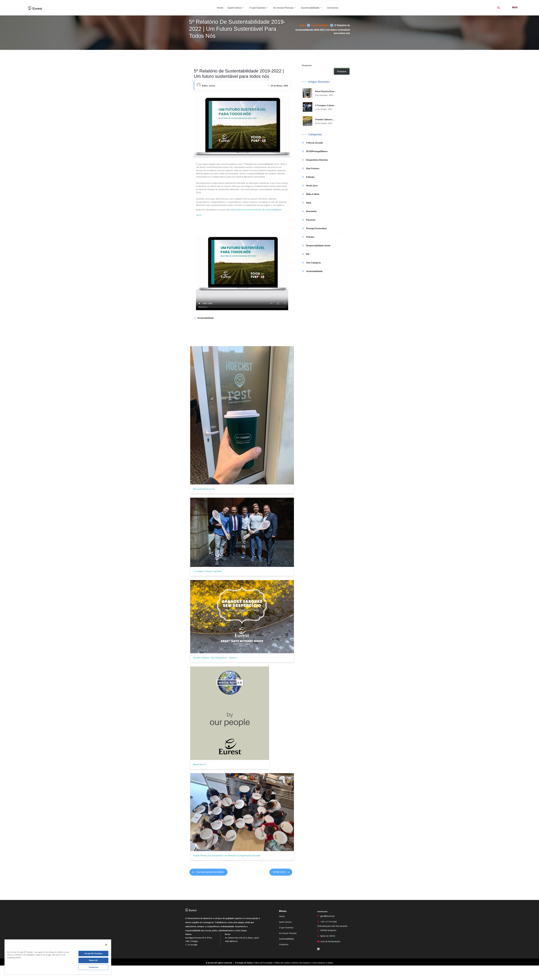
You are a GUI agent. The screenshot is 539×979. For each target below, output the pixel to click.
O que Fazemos (257, 7)
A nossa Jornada (314, 143)
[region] (57, 957)
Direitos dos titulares (301, 962)
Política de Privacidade (263, 962)
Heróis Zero (312, 185)
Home (220, 7)
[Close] (106, 945)
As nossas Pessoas (283, 7)
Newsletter (311, 211)
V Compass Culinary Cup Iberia (207, 571)
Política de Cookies (282, 962)
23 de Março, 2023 (279, 86)
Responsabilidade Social (318, 245)
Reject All (93, 960)
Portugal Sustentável (316, 228)
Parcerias (310, 220)
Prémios (310, 237)
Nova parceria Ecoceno (204, 489)
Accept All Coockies (93, 953)
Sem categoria (313, 262)
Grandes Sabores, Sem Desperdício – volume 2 (215, 657)
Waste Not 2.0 (199, 764)
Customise (93, 967)
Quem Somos (235, 7)
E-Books (310, 177)
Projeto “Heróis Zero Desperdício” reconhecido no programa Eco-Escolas (226, 855)
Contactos (332, 7)
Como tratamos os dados (322, 962)
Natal (308, 203)
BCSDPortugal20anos (317, 151)
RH (307, 254)
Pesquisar (307, 65)
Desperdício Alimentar (317, 160)
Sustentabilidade (310, 7)
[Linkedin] (318, 948)
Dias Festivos (312, 168)
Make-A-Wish (312, 194)
